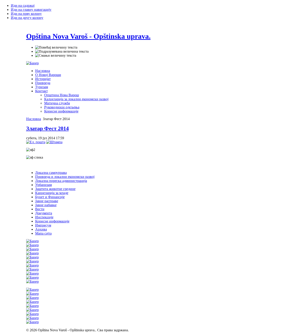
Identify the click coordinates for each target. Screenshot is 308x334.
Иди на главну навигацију (31, 9)
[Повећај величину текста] (56, 47)
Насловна (33, 119)
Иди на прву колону (26, 14)
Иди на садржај (22, 5)
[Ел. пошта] (35, 142)
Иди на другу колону (27, 18)
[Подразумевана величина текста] (62, 51)
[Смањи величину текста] (55, 56)
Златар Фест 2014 (47, 128)
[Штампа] (54, 142)
